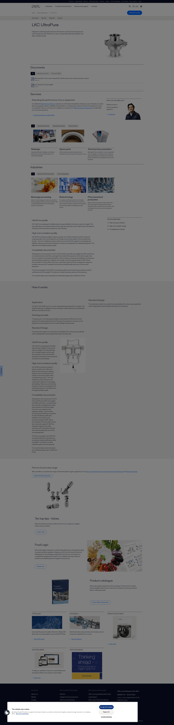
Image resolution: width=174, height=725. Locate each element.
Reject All (106, 712)
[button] (7, 712)
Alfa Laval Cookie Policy (22, 713)
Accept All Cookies (106, 707)
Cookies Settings (106, 717)
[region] (72, 712)
